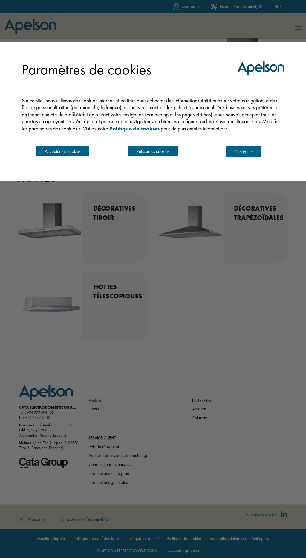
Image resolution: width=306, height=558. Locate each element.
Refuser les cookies (153, 151)
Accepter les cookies (62, 151)
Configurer (243, 152)
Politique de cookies (134, 128)
